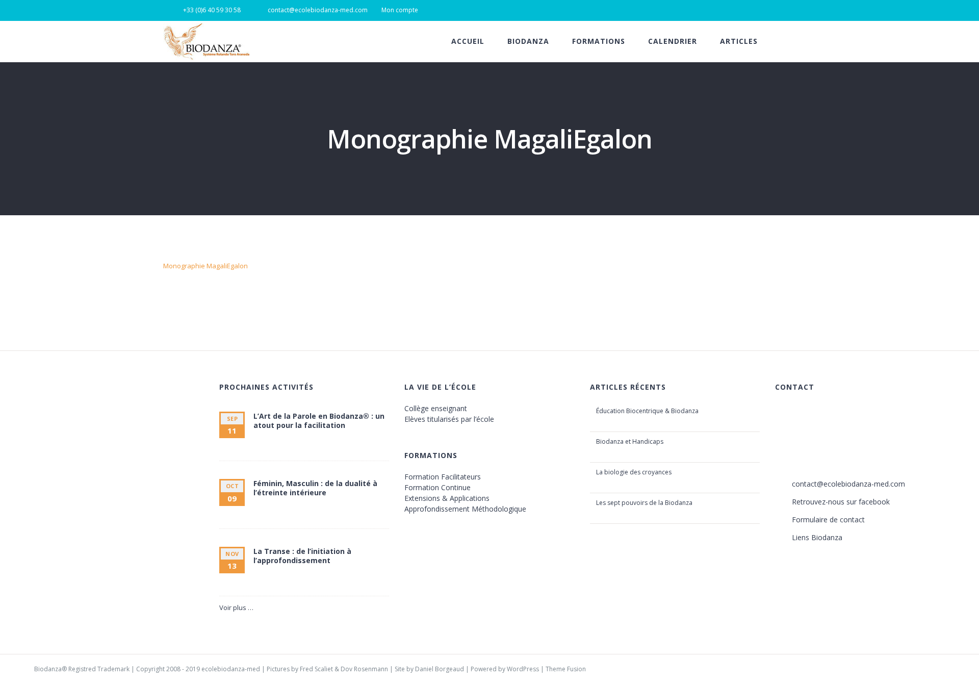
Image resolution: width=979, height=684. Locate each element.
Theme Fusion (566, 669)
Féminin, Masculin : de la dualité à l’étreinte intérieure (315, 487)
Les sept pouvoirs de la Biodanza (644, 502)
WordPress (523, 669)
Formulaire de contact (828, 519)
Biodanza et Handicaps (629, 441)
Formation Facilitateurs (442, 477)
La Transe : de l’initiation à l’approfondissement (302, 555)
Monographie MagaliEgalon (205, 265)
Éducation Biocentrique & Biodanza (647, 411)
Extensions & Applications (447, 498)
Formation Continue (437, 487)
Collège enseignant (435, 408)
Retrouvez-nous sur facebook (841, 501)
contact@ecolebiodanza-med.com (848, 484)
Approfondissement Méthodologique (465, 509)
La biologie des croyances (634, 472)
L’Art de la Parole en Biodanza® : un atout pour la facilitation (318, 420)
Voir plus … (236, 607)
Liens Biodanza (817, 537)
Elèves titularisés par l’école (449, 419)
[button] (813, 41)
